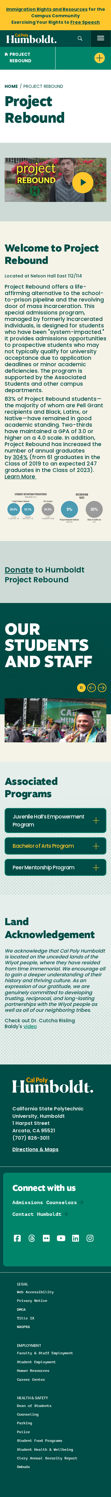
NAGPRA (23, 1326)
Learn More (21, 477)
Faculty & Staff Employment (45, 1353)
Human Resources (33, 1370)
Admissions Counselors (44, 1202)
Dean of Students (34, 1405)
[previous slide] (91, 687)
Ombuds (23, 1466)
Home (11, 86)
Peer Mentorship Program (44, 868)
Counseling (28, 1414)
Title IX (25, 1318)
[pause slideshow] (81, 687)
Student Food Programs (39, 1440)
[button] (80, 39)
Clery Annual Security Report (47, 1458)
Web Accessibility (35, 1292)
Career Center (31, 1379)
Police (23, 1431)
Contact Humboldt (37, 1214)
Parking (24, 1423)
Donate (19, 570)
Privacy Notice (32, 1300)
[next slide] (102, 687)
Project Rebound (20, 58)
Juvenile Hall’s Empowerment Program (48, 820)
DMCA (21, 1309)
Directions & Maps (35, 1149)
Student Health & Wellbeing (45, 1449)
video (30, 1026)
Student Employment (36, 1362)
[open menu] (100, 39)
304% (20, 457)
